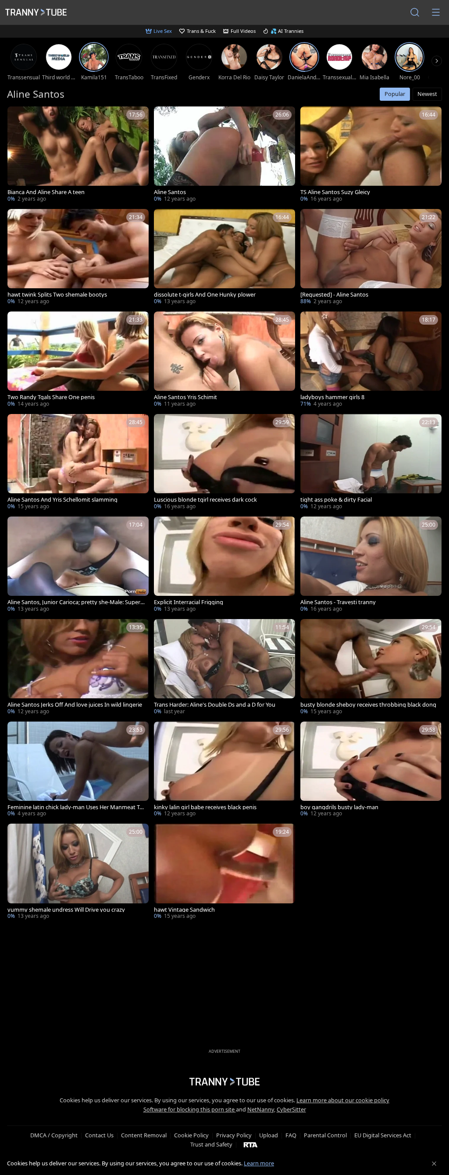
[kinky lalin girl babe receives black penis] (224, 770)
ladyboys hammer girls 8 (332, 397)
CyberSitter (291, 1109)
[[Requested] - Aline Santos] (371, 257)
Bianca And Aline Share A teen (46, 192)
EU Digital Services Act (382, 1135)
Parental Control (325, 1135)
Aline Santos (170, 192)
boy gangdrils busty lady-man (339, 807)
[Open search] (415, 12)
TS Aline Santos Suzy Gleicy (335, 192)
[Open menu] (436, 12)
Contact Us (99, 1135)
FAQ (290, 1135)
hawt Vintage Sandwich (184, 910)
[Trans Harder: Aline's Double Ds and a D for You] (224, 667)
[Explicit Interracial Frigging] (224, 565)
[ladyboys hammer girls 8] (371, 360)
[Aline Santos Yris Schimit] (224, 360)
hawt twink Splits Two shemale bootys (57, 294)
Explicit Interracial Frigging (188, 602)
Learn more (259, 1163)
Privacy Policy (234, 1135)
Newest (427, 94)
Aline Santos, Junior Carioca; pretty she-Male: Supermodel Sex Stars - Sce (73, 602)
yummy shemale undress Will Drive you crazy (66, 910)
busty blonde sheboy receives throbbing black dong (368, 705)
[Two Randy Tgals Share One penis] (78, 360)
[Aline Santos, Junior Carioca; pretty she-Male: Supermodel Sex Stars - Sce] (78, 565)
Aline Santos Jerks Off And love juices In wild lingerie (74, 705)
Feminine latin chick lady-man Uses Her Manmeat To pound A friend (75, 807)
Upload (268, 1135)
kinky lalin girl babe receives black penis (205, 807)
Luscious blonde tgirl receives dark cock (205, 500)
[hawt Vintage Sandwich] (224, 872)
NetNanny (260, 1109)
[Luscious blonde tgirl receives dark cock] (224, 462)
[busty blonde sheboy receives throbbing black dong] (371, 667)
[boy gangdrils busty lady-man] (371, 770)
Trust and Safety (211, 1144)
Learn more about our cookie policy (342, 1100)
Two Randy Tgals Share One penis (51, 397)
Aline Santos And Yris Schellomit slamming (62, 500)
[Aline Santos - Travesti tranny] (371, 565)
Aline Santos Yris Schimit (185, 397)
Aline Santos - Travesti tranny (338, 602)
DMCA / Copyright (54, 1135)
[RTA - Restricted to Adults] (250, 1144)
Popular (395, 94)
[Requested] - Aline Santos (334, 294)
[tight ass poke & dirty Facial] (371, 462)
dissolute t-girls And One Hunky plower (205, 294)
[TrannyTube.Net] (36, 12)
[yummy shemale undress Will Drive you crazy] (78, 872)
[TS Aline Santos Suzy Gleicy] (371, 155)
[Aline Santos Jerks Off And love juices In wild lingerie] (78, 667)
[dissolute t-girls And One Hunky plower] (224, 257)
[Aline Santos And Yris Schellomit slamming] (78, 462)
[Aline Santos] (224, 155)
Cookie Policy (191, 1135)
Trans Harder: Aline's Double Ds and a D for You (214, 705)
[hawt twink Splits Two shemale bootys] (78, 257)
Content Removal (144, 1135)
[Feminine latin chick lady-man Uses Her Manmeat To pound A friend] (78, 770)
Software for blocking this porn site (189, 1109)
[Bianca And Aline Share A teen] (78, 155)
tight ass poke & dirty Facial (336, 500)
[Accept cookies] (434, 1163)
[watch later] (18, 117)
